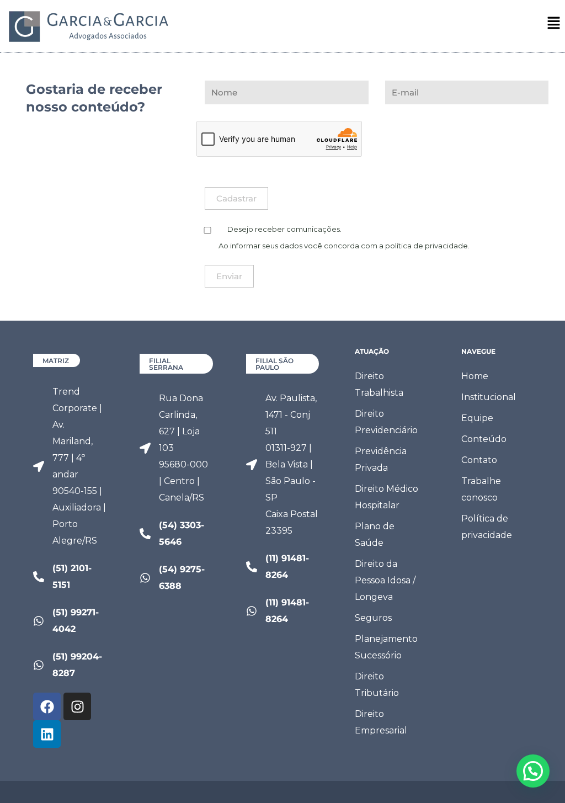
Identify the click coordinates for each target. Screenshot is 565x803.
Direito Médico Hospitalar (386, 496)
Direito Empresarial (381, 722)
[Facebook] (47, 706)
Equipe (477, 418)
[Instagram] (77, 706)
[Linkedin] (47, 734)
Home (474, 376)
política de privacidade (426, 245)
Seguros (373, 618)
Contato (479, 460)
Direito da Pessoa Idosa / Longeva (385, 580)
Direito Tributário (377, 684)
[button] (554, 24)
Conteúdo (484, 439)
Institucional (488, 397)
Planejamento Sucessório (386, 647)
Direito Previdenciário (386, 421)
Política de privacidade (486, 526)
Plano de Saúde (375, 534)
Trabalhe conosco (481, 489)
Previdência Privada (381, 459)
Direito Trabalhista (379, 384)
